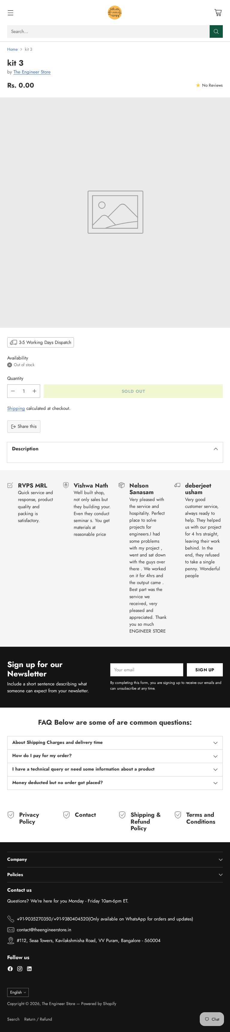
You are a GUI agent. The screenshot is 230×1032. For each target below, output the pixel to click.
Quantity (15, 378)
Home (12, 49)
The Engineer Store (32, 72)
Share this (27, 426)
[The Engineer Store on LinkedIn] (29, 969)
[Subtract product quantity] (12, 391)
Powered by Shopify (98, 1004)
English (16, 992)
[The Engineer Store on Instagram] (19, 969)
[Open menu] (10, 13)
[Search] (216, 31)
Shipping (16, 408)
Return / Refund (38, 1019)
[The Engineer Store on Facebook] (10, 969)
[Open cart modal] (218, 13)
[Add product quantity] (34, 391)
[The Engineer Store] (115, 12)
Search (13, 1019)
